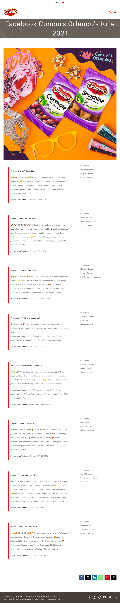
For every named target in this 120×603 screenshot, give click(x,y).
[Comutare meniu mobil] (115, 12)
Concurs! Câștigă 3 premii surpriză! (25, 318)
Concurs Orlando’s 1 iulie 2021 (22, 171)
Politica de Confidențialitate (23, 599)
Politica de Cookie (39, 599)
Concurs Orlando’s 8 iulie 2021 (23, 270)
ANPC (59, 599)
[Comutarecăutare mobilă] (110, 12)
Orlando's (23, 200)
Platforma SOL (51, 599)
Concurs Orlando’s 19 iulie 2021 (23, 423)
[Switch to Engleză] (62, 2)
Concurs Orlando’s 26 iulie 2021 (23, 527)
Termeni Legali (8, 599)
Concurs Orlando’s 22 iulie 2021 (23, 475)
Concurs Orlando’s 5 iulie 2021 (23, 219)
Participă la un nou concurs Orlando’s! (26, 366)
